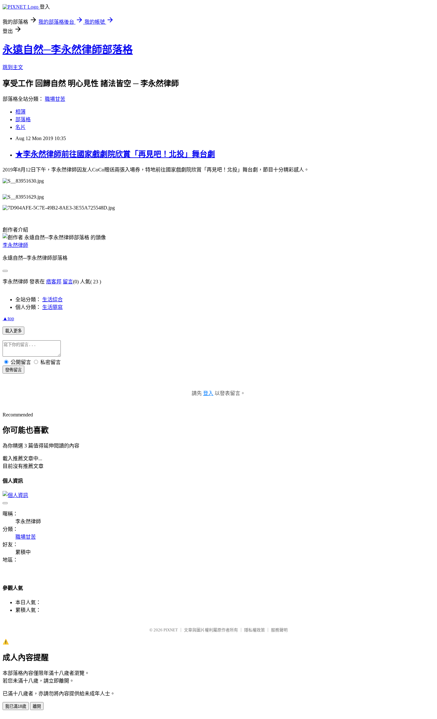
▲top (8, 318)
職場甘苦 (55, 99)
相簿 (20, 112)
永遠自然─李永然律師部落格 (68, 49)
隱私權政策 (254, 630)
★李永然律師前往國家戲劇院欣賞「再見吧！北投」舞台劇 (115, 154)
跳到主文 (13, 67)
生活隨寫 (52, 307)
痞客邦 (53, 281)
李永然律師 (15, 245)
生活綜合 (52, 299)
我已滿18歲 (15, 706)
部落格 (23, 119)
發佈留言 (13, 369)
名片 (20, 127)
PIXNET (170, 630)
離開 (37, 706)
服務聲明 (279, 630)
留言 (68, 281)
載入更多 (13, 330)
